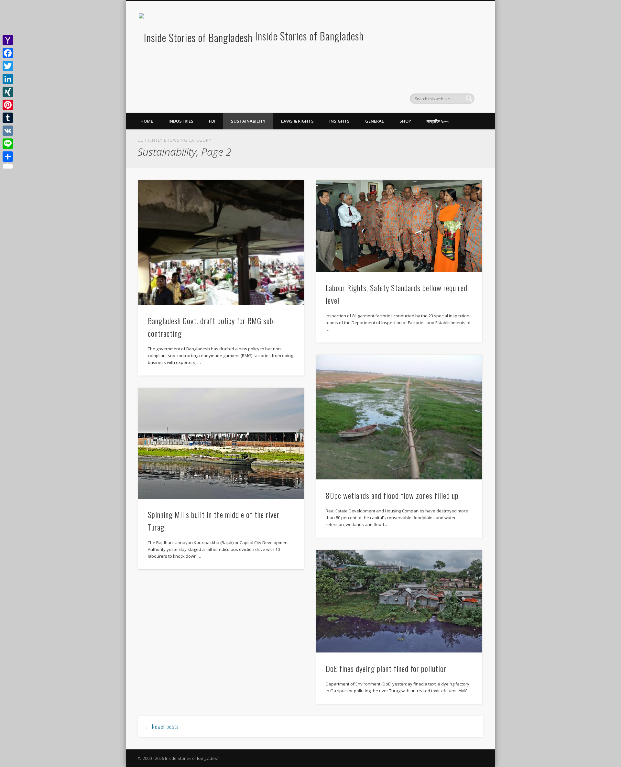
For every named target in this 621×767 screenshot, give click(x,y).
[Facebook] (7, 53)
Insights (339, 121)
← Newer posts (162, 726)
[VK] (7, 130)
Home (146, 121)
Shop (405, 121)
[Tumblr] (7, 117)
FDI (212, 121)
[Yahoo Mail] (7, 40)
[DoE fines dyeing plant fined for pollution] (399, 601)
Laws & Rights (297, 121)
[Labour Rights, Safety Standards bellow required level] (399, 226)
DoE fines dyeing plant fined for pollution (386, 668)
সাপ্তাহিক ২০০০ (438, 121)
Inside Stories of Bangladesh (309, 35)
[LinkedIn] (7, 78)
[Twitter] (7, 66)
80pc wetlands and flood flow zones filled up (392, 495)
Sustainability (248, 121)
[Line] (7, 143)
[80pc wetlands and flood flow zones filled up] (399, 417)
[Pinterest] (7, 104)
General (374, 121)
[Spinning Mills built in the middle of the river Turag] (221, 443)
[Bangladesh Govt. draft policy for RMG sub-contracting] (221, 242)
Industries (181, 121)
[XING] (7, 91)
